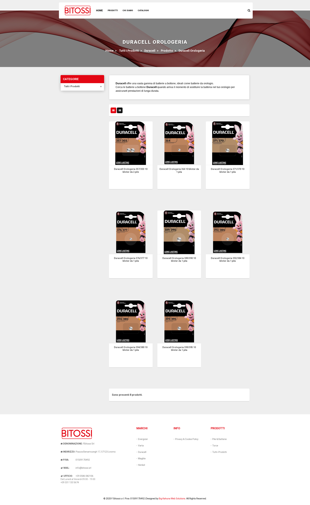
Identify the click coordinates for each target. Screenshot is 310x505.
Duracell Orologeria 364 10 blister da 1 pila (179, 170)
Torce (215, 445)
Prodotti (113, 10)
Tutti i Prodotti (72, 86)
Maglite (142, 458)
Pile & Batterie (219, 439)
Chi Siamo (128, 10)
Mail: (66, 468)
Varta (141, 445)
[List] (120, 110)
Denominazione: (73, 443)
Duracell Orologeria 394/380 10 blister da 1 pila (130, 348)
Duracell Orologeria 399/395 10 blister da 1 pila (179, 348)
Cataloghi (143, 10)
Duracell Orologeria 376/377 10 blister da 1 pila (130, 259)
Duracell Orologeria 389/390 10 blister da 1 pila (179, 259)
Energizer (143, 439)
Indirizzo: (69, 451)
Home (99, 10)
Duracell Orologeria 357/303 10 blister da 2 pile (130, 170)
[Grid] (113, 110)
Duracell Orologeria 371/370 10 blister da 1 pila (227, 170)
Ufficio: (68, 476)
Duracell (142, 452)
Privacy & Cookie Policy (186, 439)
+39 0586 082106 (84, 476)
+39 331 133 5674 (70, 482)
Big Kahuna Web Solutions (172, 498)
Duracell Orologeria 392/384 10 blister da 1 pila (227, 259)
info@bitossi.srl (83, 468)
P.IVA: (66, 460)
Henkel (141, 465)
